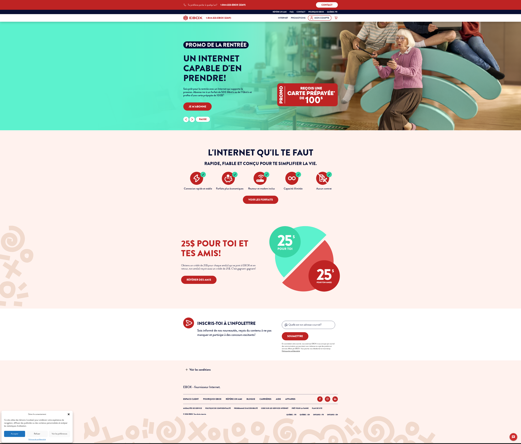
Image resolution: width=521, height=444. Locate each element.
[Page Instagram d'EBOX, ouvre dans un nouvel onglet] (327, 399)
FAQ (291, 11)
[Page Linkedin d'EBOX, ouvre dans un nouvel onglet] (335, 399)
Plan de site (317, 408)
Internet (283, 17)
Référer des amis (199, 280)
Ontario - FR (318, 414)
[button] (68, 414)
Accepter (14, 433)
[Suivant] (192, 119)
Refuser (37, 433)
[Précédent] (186, 119)
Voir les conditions (200, 369)
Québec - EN (305, 414)
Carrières (265, 399)
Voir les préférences (59, 433)
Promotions (298, 17)
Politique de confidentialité (37, 439)
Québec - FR (291, 414)
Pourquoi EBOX (212, 399)
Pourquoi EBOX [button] (316, 11)
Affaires (290, 399)
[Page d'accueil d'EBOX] (193, 18)
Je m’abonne (197, 107)
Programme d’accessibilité (246, 408)
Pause (203, 119)
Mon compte (321, 17)
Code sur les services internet (274, 408)
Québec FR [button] (332, 12)
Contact (326, 5)
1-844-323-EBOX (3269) (218, 18)
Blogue (251, 399)
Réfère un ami (280, 11)
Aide (278, 399)
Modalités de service (192, 408)
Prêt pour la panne (300, 408)
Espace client (191, 399)
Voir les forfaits (260, 200)
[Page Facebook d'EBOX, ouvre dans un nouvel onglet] (320, 399)
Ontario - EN (332, 414)
